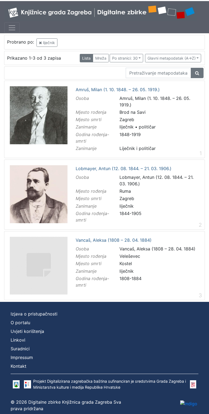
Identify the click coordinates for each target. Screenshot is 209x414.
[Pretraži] (197, 73)
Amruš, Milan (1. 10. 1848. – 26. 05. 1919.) (118, 89)
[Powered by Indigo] (188, 403)
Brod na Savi (132, 112)
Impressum (22, 357)
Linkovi (18, 340)
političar (147, 127)
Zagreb (126, 119)
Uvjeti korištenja (27, 331)
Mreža (100, 58)
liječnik (48, 42)
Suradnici (20, 348)
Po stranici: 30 (125, 58)
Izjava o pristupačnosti (34, 314)
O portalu (20, 322)
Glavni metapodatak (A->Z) (171, 58)
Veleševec (129, 256)
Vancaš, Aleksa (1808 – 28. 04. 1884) (114, 240)
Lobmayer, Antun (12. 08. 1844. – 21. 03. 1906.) (123, 168)
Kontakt (18, 366)
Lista (86, 58)
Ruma (125, 191)
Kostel (125, 263)
